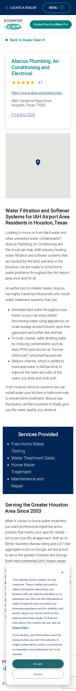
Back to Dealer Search (27, 40)
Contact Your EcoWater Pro (51, 24)
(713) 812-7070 (23, 115)
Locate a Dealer (23, 8)
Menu (53, 8)
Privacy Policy (20, 627)
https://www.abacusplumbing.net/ (36, 93)
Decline (38, 674)
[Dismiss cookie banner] (62, 572)
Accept (38, 663)
